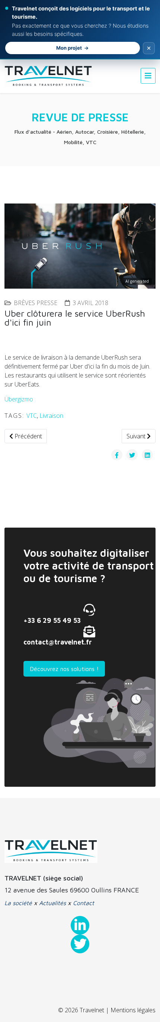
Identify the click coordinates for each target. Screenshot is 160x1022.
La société (18, 903)
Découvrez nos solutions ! (64, 668)
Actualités (52, 903)
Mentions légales (133, 1010)
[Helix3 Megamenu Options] (148, 75)
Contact (83, 903)
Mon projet (69, 48)
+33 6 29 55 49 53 (52, 620)
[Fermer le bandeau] (149, 48)
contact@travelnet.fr (57, 642)
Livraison (51, 415)
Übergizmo (18, 399)
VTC (31, 415)
